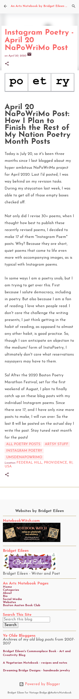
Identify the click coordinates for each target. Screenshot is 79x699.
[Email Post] (29, 55)
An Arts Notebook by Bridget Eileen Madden (44, 6)
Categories (11, 590)
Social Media (12, 599)
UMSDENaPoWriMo (24, 457)
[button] (7, 64)
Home (7, 586)
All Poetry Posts (23, 444)
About (7, 593)
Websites (9, 602)
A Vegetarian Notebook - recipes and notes (35, 662)
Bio (5, 596)
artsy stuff (56, 444)
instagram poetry (24, 451)
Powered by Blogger (42, 684)
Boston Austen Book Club (21, 605)
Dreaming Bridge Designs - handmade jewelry (36, 670)
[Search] (73, 6)
